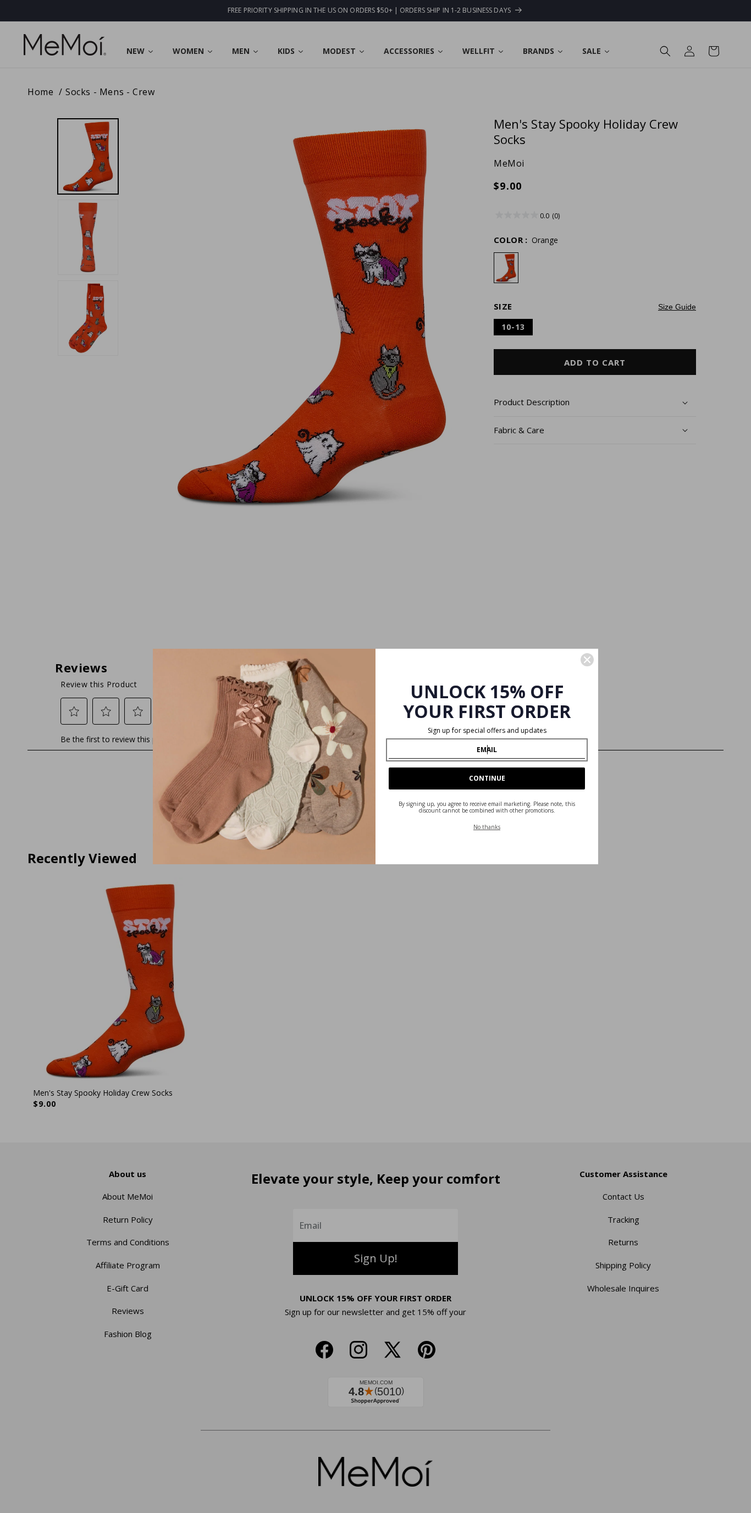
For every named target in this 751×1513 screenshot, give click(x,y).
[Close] (587, 659)
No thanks (486, 827)
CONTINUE (487, 778)
